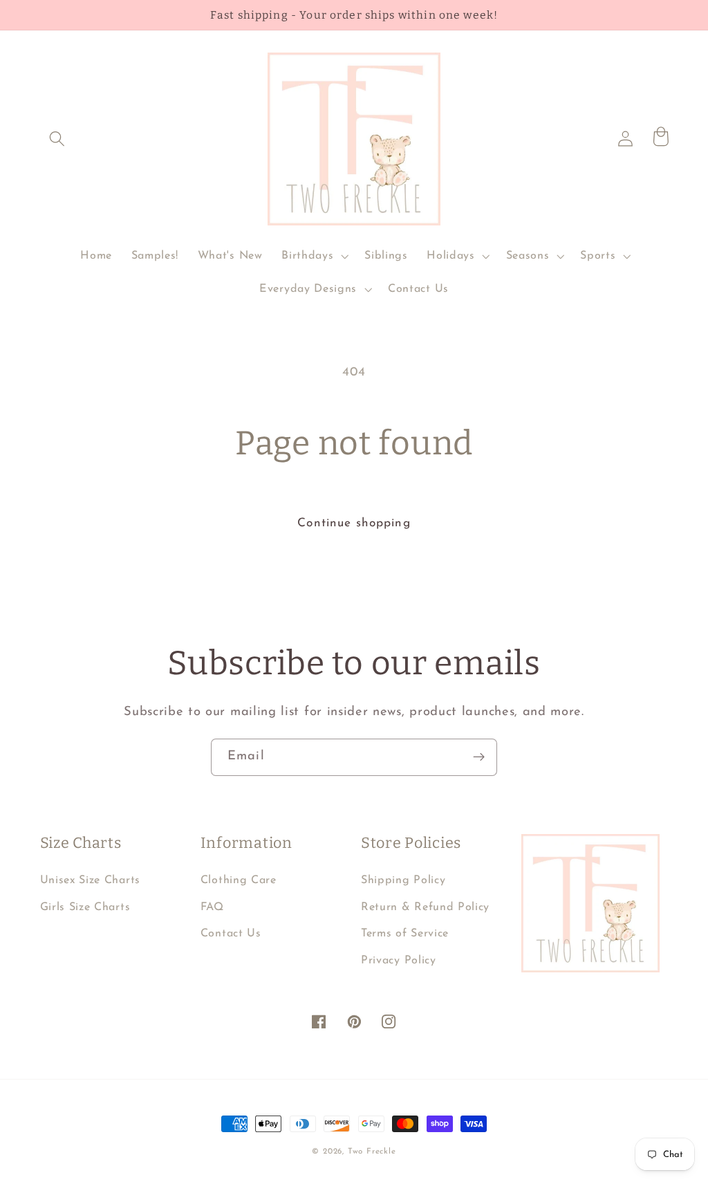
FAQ (212, 907)
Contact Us (231, 933)
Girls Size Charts (85, 907)
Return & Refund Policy (425, 907)
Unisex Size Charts (90, 880)
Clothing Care (239, 880)
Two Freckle (372, 1151)
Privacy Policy (398, 960)
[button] (57, 138)
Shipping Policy (403, 880)
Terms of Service (405, 933)
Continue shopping (354, 523)
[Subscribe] (478, 757)
